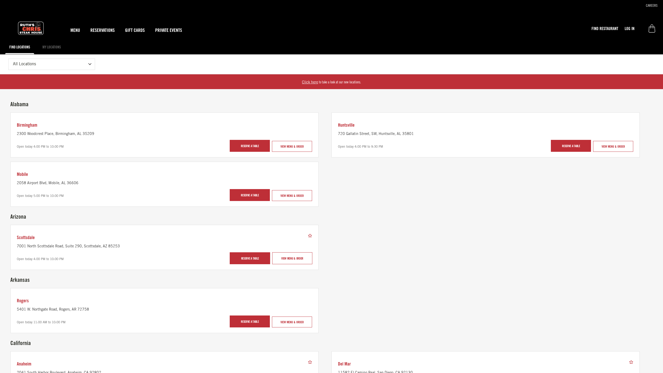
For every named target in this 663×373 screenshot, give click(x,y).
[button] (605, 29)
